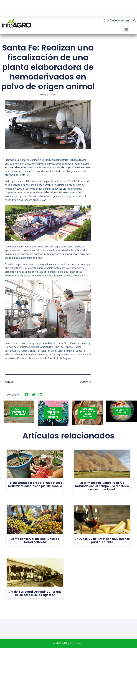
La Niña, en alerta (121, 411)
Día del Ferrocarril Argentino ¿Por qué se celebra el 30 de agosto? (35, 593)
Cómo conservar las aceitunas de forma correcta (35, 540)
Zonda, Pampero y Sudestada (19, 412)
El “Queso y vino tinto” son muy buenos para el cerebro (102, 540)
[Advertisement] (116, 64)
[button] (134, 20)
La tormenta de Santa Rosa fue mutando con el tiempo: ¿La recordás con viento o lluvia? (102, 486)
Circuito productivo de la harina (87, 412)
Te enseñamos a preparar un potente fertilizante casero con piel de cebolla (35, 484)
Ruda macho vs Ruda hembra (53, 413)
